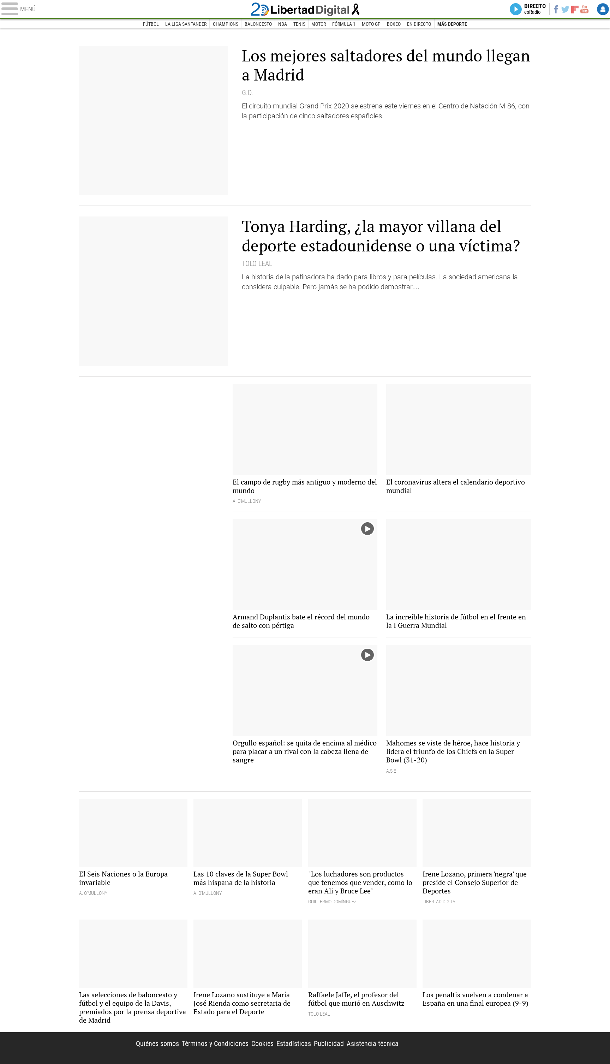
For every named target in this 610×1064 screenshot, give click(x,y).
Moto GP (371, 24)
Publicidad (329, 1043)
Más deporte (452, 24)
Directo (535, 9)
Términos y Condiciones (215, 1043)
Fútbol (151, 24)
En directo (419, 24)
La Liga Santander (186, 24)
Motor (318, 24)
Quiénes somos (157, 1043)
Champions (225, 24)
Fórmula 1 (343, 24)
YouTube (584, 9)
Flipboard (575, 9)
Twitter (565, 9)
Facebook (556, 9)
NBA (282, 24)
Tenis (299, 24)
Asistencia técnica (373, 1043)
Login (603, 9)
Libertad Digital (305, 9)
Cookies (262, 1043)
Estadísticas (293, 1043)
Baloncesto (258, 24)
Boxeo (394, 24)
